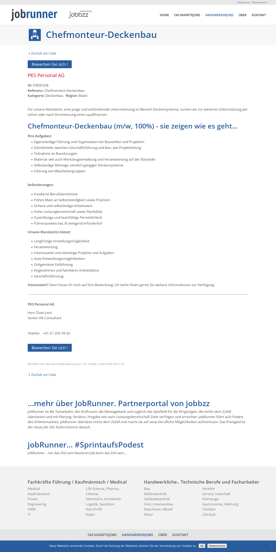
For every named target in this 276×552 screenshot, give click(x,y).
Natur (148, 514)
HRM (32, 509)
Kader (90, 514)
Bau (147, 488)
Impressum (243, 2)
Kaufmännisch (39, 493)
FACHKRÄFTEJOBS (187, 15)
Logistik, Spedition (100, 504)
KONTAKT (259, 15)
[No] (271, 546)
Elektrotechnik (155, 493)
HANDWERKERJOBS (219, 15)
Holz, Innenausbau (158, 504)
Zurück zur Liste (43, 53)
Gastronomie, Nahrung (220, 504)
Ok (202, 545)
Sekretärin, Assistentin (103, 499)
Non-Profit (94, 509)
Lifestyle (209, 514)
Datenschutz (259, 2)
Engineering (37, 504)
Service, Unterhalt (216, 493)
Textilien (209, 509)
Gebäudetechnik (157, 499)
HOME (164, 15)
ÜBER (243, 15)
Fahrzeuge (210, 499)
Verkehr (208, 488)
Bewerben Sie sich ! (50, 64)
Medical (34, 488)
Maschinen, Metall (158, 509)
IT (29, 514)
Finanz (33, 499)
